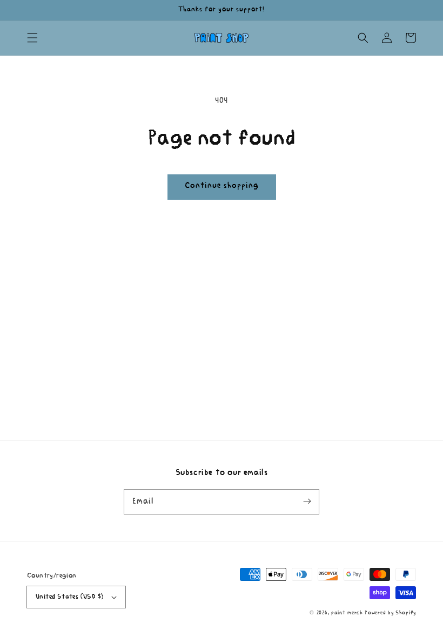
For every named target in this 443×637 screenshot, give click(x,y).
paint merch (347, 613)
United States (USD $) (69, 596)
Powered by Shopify (390, 613)
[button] (32, 38)
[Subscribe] (307, 501)
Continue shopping (222, 186)
